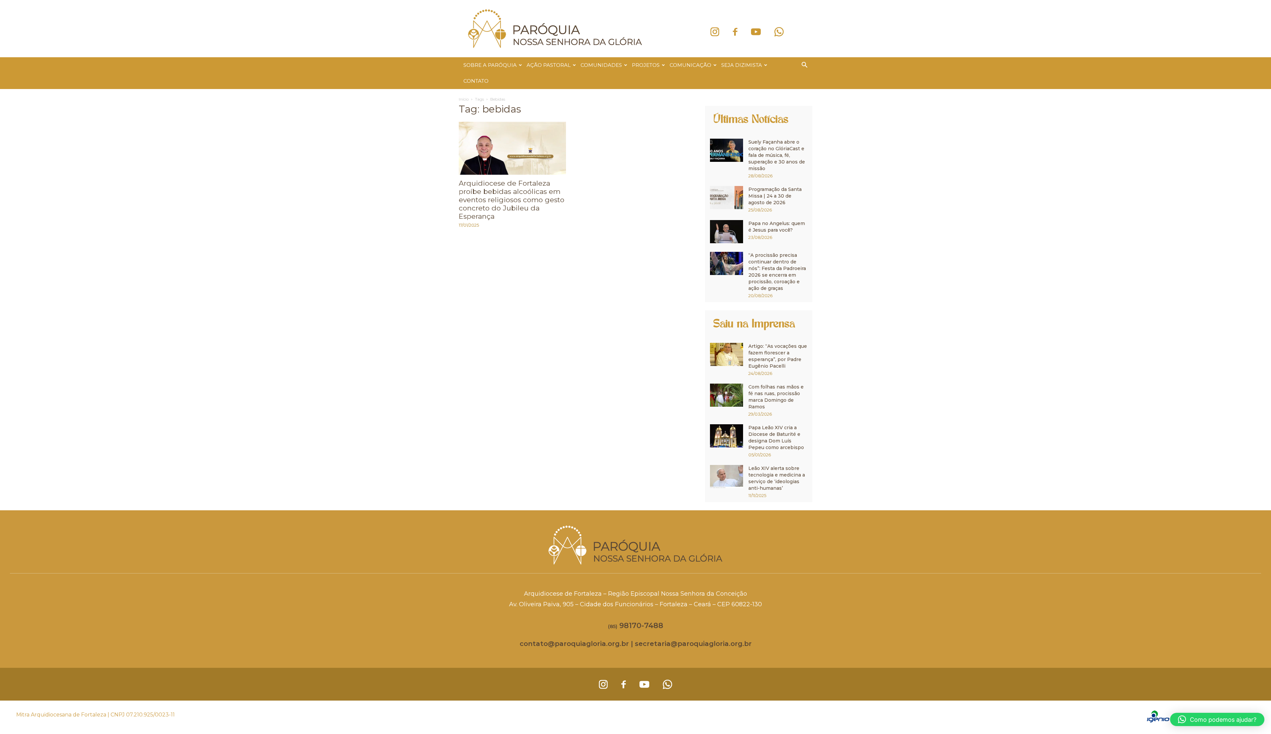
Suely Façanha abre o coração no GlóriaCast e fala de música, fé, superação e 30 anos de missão (776, 155)
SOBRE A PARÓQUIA (490, 65)
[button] (804, 66)
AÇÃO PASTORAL (549, 65)
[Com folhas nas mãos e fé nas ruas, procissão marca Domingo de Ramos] (726, 395)
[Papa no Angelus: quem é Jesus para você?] (726, 231)
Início (464, 99)
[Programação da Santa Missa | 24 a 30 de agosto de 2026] (726, 197)
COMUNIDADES (601, 65)
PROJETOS (646, 65)
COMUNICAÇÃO (690, 65)
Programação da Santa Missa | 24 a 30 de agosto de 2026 (775, 196)
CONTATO (476, 81)
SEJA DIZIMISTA (741, 65)
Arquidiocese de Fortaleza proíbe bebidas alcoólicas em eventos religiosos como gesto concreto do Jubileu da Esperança (511, 199)
